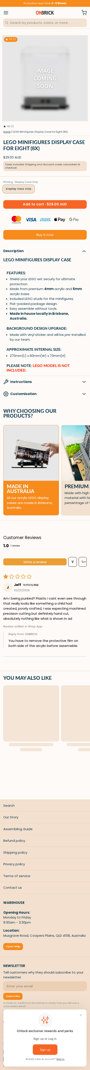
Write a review (35, 562)
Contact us (12, 887)
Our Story (10, 817)
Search (9, 805)
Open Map (13, 946)
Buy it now (45, 234)
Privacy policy (14, 864)
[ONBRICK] (45, 12)
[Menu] (7, 13)
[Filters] (72, 562)
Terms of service (16, 876)
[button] (45, 204)
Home (6, 132)
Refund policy (14, 840)
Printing (20, 182)
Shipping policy (15, 852)
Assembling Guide (18, 829)
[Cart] (82, 13)
